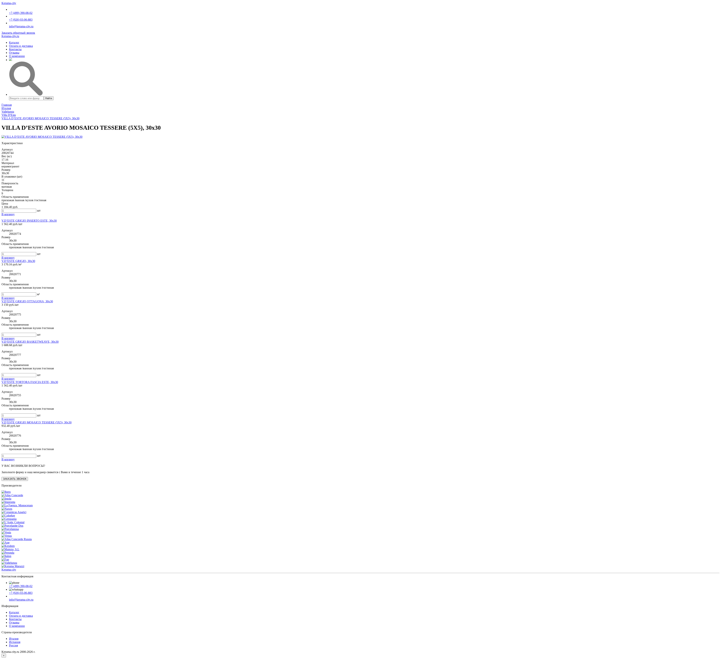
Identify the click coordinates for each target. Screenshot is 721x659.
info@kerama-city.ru (21, 26)
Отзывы (14, 52)
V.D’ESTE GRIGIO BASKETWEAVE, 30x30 (30, 341)
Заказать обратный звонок (18, 32)
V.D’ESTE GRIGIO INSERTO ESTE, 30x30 (29, 220)
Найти (48, 98)
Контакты (15, 49)
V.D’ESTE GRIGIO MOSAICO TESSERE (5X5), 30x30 (37, 422)
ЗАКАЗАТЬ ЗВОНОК (14, 478)
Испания (14, 642)
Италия (13, 638)
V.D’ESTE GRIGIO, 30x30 (18, 261)
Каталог (14, 42)
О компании (17, 56)
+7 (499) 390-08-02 (20, 12)
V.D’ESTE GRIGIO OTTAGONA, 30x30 (27, 301)
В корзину (8, 257)
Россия (13, 645)
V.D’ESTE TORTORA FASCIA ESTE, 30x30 (30, 382)
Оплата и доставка (21, 45)
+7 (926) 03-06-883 (20, 19)
